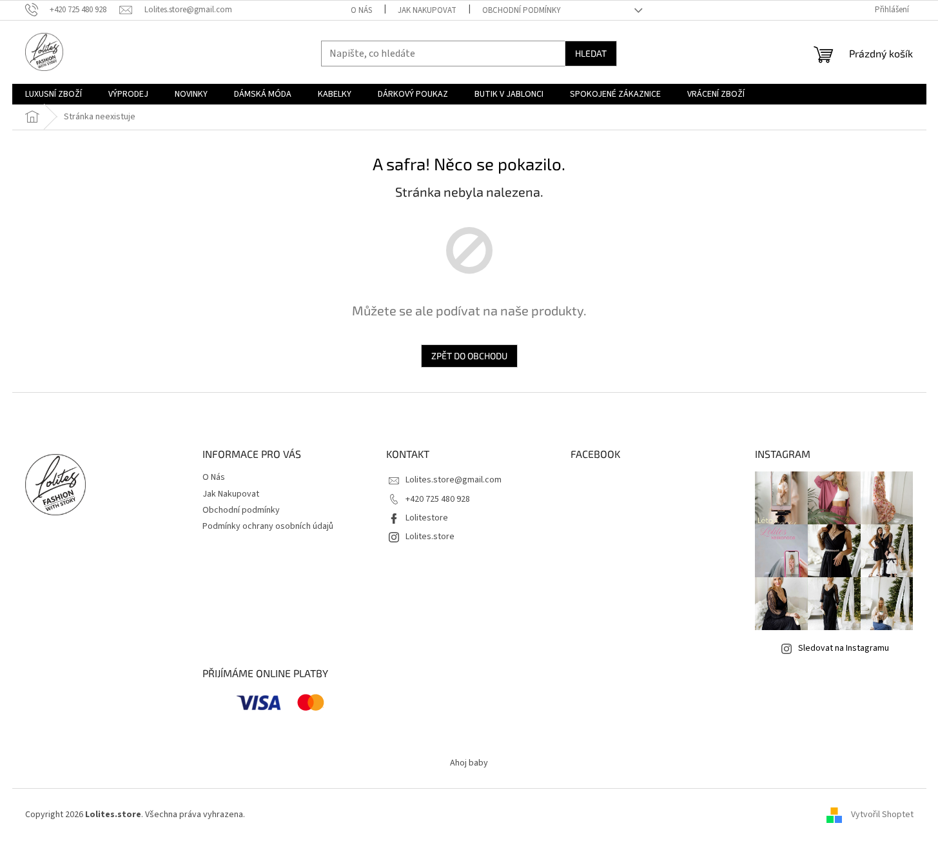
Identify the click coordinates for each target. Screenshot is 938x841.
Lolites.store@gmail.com (453, 479)
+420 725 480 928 (437, 499)
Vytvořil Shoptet (882, 814)
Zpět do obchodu (469, 355)
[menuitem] (53, 94)
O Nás (361, 10)
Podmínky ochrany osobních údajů (267, 526)
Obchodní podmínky (521, 10)
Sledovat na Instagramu (843, 648)
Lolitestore (426, 517)
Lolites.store (429, 536)
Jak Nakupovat (427, 10)
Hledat (591, 53)
